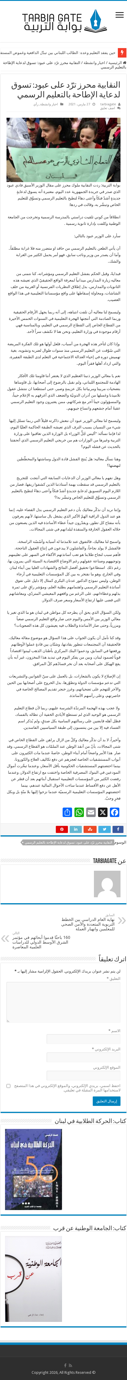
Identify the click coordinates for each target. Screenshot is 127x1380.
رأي (35, 104)
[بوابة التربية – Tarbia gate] (63, 20)
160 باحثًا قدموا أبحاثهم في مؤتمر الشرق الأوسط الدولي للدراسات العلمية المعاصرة (41, 940)
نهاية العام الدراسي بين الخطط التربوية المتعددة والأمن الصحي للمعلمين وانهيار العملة (88, 922)
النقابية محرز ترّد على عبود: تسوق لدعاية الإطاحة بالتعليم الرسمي (68, 842)
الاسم (114, 1031)
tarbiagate (108, 104)
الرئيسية (115, 62)
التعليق (114, 978)
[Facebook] (65, 1365)
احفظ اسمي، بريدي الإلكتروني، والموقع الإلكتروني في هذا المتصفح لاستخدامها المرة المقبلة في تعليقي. (67, 1087)
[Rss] (70, 1365)
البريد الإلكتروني (106, 1049)
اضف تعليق (107, 108)
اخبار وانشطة (94, 62)
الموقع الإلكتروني (107, 1067)
